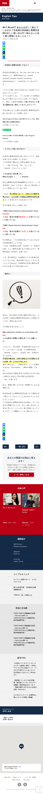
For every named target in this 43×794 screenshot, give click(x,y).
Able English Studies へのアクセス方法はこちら (12, 767)
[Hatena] (21, 50)
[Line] (21, 47)
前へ (5, 446)
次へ (37, 446)
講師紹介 (21, 539)
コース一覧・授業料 (30, 777)
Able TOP (7, 777)
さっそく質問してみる (21, 475)
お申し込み (26, 780)
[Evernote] (21, 55)
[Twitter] (21, 45)
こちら (16, 141)
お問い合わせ (16, 780)
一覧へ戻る (21, 446)
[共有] (21, 57)
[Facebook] (21, 43)
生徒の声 (21, 488)
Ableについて (17, 777)
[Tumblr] (21, 52)
